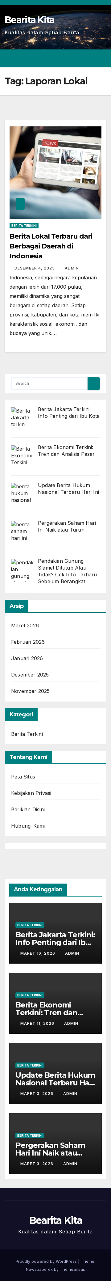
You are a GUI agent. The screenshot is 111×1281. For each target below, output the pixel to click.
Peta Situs (23, 777)
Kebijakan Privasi (31, 793)
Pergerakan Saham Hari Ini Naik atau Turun (50, 1153)
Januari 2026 (27, 658)
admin (72, 268)
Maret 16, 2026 (38, 953)
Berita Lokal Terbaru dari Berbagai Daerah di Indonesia (51, 246)
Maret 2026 (25, 625)
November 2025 (30, 691)
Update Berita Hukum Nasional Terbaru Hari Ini (55, 1083)
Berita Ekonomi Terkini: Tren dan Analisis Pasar (46, 1012)
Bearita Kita (30, 20)
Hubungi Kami (28, 826)
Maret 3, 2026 (37, 1093)
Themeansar (72, 1269)
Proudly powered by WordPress (47, 1261)
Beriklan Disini (28, 809)
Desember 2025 (30, 675)
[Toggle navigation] (101, 58)
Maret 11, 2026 (38, 1023)
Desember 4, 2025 (35, 268)
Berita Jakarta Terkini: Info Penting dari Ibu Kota (55, 942)
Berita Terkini (24, 225)
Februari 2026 (28, 642)
